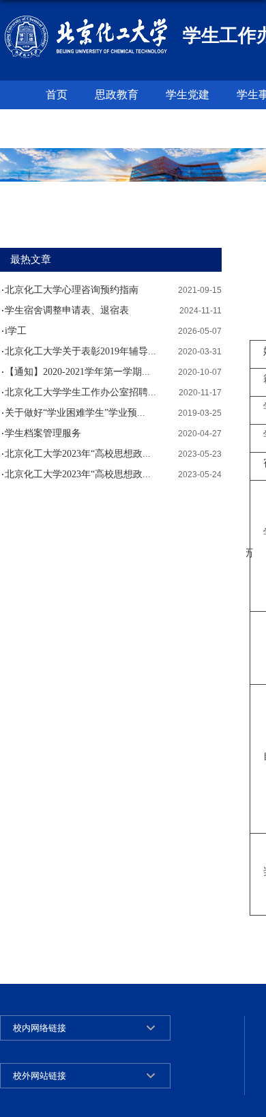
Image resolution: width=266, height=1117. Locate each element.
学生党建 (187, 94)
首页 (57, 94)
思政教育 (116, 94)
